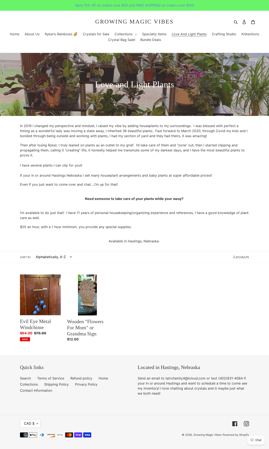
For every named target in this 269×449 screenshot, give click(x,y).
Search (25, 378)
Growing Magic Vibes (134, 21)
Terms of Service (50, 378)
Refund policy (81, 378)
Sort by (25, 257)
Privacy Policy (86, 384)
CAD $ (29, 423)
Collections (29, 384)
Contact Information (36, 390)
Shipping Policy (56, 384)
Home (103, 378)
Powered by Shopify (236, 434)
